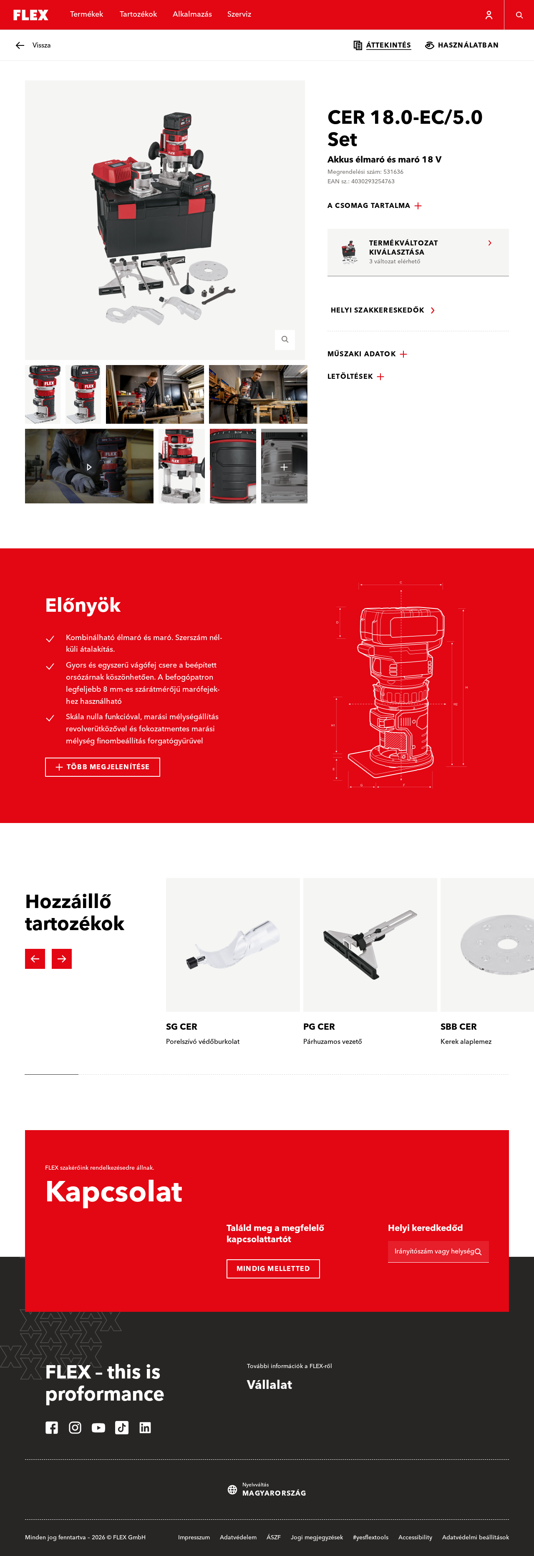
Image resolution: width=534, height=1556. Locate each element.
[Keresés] (519, 15)
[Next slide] (62, 959)
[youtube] (98, 1427)
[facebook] (51, 1427)
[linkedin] (145, 1427)
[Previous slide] (35, 959)
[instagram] (75, 1427)
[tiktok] (122, 1427)
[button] (374, 205)
